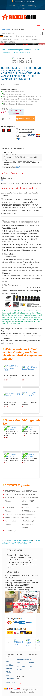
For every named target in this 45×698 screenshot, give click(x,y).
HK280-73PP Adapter (13, 494)
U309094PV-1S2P (6, 39)
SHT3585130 (25, 39)
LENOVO (31, 663)
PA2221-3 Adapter (12, 517)
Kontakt (30, 2)
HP (29, 670)
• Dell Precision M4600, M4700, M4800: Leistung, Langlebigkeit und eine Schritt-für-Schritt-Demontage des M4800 (21, 335)
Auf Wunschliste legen (26, 129)
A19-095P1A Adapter (30, 491)
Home (4, 50)
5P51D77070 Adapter (13, 491)
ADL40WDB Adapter (30, 498)
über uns (12, 6)
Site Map (20, 670)
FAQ (18, 663)
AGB (7, 675)
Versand (23, 8)
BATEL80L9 (22, 37)
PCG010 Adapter (28, 514)
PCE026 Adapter (28, 494)
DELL (30, 666)
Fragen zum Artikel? (25, 132)
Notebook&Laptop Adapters (19, 50)
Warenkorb (6, 29)
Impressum (10, 679)
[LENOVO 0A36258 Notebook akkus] (22, 58)
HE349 (2, 42)
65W (18, 167)
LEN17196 (9, 85)
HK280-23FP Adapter (13, 514)
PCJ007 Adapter (11, 531)
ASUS (30, 659)
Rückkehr (21, 6)
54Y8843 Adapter (29, 517)
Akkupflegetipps (22, 659)
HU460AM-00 (31, 37)
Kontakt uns (21, 666)
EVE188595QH (10, 42)
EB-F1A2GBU (35, 39)
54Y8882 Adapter (29, 511)
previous (7, 644)
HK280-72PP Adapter (30, 508)
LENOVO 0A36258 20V (21, 52)
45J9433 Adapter (28, 521)
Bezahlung (32, 6)
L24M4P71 (17, 39)
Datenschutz (10, 682)
